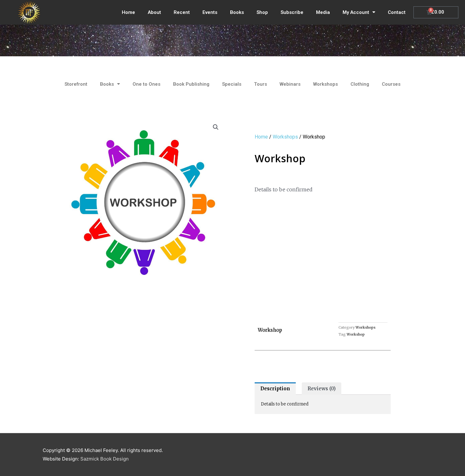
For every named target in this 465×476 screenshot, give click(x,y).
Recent (182, 12)
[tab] (275, 388)
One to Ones (146, 84)
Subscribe (292, 12)
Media (323, 12)
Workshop (356, 334)
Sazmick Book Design (104, 459)
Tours (260, 84)
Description (275, 389)
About (154, 12)
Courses (391, 84)
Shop (262, 12)
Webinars (290, 84)
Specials (231, 84)
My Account (356, 12)
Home (128, 12)
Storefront (76, 84)
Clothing (359, 84)
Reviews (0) (321, 389)
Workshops (325, 84)
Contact (397, 12)
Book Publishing (191, 84)
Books (237, 12)
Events (209, 12)
